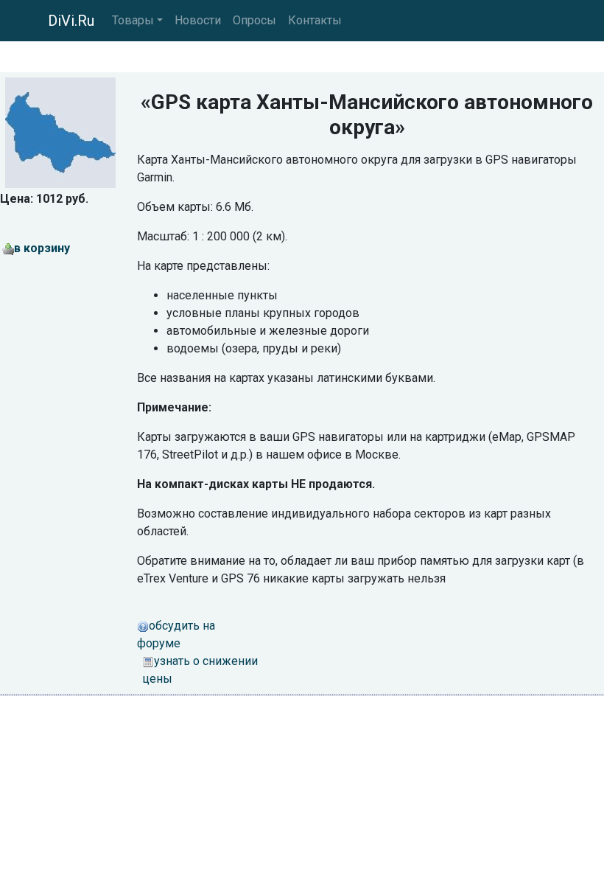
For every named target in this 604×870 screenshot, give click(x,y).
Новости (198, 20)
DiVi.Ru (71, 20)
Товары (133, 20)
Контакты (315, 20)
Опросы (254, 20)
